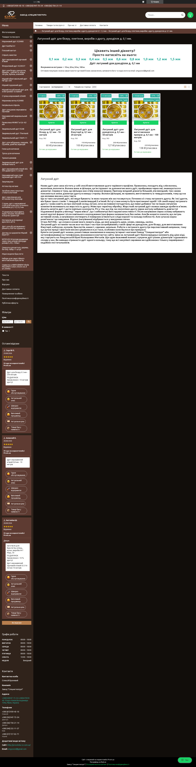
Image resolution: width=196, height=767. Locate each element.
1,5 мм (175, 59)
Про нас (71, 25)
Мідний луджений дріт (12, 85)
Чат (187, 760)
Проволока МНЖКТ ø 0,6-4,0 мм (14, 123)
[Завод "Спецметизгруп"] (11, 15)
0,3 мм (81, 59)
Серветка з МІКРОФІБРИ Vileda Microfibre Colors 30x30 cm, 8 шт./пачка (15, 267)
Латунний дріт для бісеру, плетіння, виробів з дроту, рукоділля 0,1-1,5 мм (74, 31)
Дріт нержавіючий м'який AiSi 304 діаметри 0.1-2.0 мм (15, 170)
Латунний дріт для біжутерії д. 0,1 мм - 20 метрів (82, 132)
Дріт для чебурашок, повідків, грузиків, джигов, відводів (15, 143)
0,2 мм (67, 59)
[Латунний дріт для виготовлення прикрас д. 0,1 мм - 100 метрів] (146, 107)
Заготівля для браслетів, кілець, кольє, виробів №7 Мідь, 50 (15, 549)
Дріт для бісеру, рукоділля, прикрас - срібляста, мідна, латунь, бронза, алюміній (14, 72)
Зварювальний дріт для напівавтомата (12, 163)
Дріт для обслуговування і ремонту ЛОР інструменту (13, 227)
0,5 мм (108, 59)
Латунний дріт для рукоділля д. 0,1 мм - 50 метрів (113, 132)
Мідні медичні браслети (12, 254)
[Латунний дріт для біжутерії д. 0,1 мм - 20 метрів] (83, 107)
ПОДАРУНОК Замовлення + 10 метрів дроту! (17, 379)
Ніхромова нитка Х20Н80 (13, 101)
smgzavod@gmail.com (17, 749)
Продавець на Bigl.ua (98, 762)
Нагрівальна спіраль (11, 105)
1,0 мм (148, 59)
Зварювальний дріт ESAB (13, 129)
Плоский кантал (9, 50)
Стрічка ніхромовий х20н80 (14, 96)
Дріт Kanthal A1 (8, 46)
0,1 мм (54, 59)
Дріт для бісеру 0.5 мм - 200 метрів (17, 373)
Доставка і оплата (88, 25)
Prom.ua (111, 759)
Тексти (5, 275)
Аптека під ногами (10, 186)
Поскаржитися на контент (96, 764)
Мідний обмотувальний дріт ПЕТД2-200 (14, 80)
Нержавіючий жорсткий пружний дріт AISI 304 (12, 176)
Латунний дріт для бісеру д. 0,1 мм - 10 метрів (50, 132)
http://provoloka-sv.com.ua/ (19, 745)
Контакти (104, 25)
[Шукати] (182, 15)
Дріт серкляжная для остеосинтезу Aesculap (12, 198)
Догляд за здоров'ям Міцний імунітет (14, 234)
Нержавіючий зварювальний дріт (14, 117)
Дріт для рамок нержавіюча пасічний (14, 111)
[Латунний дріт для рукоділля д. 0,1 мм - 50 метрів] (114, 107)
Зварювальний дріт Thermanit (15, 133)
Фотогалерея (8, 32)
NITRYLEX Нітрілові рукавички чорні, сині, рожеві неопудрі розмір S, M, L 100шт (15, 241)
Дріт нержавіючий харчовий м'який (14, 61)
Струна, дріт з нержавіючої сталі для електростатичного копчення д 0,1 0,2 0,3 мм (15, 205)
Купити (51, 123)
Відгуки (5, 284)
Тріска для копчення (11, 153)
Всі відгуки (16, 623)
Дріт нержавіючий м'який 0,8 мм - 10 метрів (15, 462)
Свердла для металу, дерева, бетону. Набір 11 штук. (15, 248)
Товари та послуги (54, 25)
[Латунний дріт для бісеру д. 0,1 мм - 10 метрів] (51, 107)
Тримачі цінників (9, 158)
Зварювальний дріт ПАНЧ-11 (14, 138)
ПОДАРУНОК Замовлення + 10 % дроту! (15, 558)
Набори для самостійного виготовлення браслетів (13, 259)
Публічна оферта (10, 303)
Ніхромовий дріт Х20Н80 (13, 41)
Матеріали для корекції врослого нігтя (12, 221)
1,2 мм (162, 59)
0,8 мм (135, 59)
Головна (38, 25)
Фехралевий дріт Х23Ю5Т (13, 66)
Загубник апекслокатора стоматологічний (12, 192)
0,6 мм (121, 59)
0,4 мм (94, 59)
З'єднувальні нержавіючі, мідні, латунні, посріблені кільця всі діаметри (13, 214)
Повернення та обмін (12, 293)
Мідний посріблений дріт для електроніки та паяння (15, 91)
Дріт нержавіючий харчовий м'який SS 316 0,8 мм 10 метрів (17, 565)
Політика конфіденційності (15, 298)
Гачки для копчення (10, 149)
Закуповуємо (7, 182)
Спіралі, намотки (9, 55)
